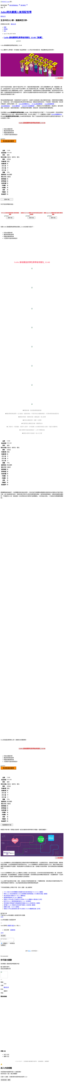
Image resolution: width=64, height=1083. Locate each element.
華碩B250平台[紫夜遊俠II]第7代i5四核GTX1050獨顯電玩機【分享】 (22, 908)
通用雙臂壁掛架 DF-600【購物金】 (13, 897)
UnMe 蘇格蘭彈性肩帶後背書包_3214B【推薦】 (23, 38)
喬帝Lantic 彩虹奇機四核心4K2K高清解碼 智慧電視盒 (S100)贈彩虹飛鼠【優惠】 (26, 893)
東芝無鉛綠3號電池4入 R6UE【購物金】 (15, 895)
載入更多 (3, 935)
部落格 (5, 29)
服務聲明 (47, 1061)
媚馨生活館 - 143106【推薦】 (12, 907)
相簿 (5, 27)
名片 (5, 31)
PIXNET (20, 1061)
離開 (9, 1080)
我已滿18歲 (3, 1080)
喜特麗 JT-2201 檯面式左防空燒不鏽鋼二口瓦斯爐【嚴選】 (20, 905)
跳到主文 (3, 16)
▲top (2, 932)
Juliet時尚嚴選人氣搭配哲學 (16, 12)
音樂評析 (12, 930)
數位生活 (13, 24)
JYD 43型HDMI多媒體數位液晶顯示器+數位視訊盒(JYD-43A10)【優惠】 (24, 892)
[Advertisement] (32, 1022)
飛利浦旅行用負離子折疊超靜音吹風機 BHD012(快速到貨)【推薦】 (22, 903)
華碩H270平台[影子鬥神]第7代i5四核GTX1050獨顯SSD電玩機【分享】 (23, 899)
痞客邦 (9, 925)
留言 (13, 925)
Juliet (2, 916)
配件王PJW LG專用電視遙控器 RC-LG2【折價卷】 (18, 901)
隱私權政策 (40, 1061)
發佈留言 (3, 945)
